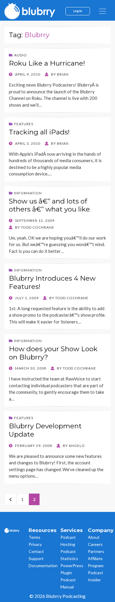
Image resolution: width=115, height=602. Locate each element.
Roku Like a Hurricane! (47, 63)
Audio (20, 55)
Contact (36, 551)
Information (28, 193)
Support (36, 558)
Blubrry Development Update (45, 430)
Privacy (35, 544)
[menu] (103, 11)
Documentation (43, 565)
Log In (77, 11)
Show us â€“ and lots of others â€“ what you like (49, 205)
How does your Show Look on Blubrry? (53, 353)
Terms (34, 537)
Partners (96, 551)
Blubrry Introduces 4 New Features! (52, 282)
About (94, 537)
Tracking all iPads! (39, 132)
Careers (95, 544)
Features (23, 124)
